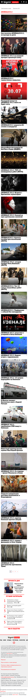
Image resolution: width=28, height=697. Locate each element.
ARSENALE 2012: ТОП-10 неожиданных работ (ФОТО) (12, 171)
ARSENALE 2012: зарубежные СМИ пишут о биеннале (11, 426)
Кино (4, 640)
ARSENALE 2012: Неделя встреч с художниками (11, 356)
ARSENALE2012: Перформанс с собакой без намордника (12, 311)
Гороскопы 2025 (16, 8)
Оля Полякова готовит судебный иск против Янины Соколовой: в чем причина (15, 617)
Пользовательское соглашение (8, 669)
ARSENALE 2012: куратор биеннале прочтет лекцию (11, 519)
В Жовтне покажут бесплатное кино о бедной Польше (11, 402)
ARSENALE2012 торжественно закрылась (11, 79)
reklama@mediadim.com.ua (7, 677)
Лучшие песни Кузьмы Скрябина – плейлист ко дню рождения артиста (15, 610)
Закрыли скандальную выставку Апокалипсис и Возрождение (10, 495)
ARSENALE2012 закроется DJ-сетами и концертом (12, 126)
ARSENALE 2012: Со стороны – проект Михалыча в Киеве (12, 472)
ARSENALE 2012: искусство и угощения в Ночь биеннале (12, 333)
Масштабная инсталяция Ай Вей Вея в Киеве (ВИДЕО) (11, 148)
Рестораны (15, 640)
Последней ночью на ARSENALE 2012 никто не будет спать (11, 102)
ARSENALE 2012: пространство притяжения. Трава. (11, 564)
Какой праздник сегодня (6, 8)
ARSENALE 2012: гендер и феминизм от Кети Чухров (11, 541)
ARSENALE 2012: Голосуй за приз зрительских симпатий (12, 216)
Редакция (3, 659)
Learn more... (15, 694)
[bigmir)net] (8, 2)
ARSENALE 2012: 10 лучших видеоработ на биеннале (12, 378)
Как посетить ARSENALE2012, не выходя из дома (12, 34)
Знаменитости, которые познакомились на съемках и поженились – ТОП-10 (14, 601)
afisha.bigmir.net (9, 653)
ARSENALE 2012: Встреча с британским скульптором (11, 193)
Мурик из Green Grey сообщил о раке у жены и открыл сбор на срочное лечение (14, 623)
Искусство (22, 640)
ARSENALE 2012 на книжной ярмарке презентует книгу (12, 56)
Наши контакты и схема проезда (9, 662)
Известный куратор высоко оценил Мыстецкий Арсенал (12, 449)
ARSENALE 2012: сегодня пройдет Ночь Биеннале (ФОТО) (11, 263)
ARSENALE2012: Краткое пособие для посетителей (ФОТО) (11, 239)
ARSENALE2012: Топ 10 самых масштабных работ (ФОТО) (11, 287)
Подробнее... (3, 691)
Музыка (9, 640)
